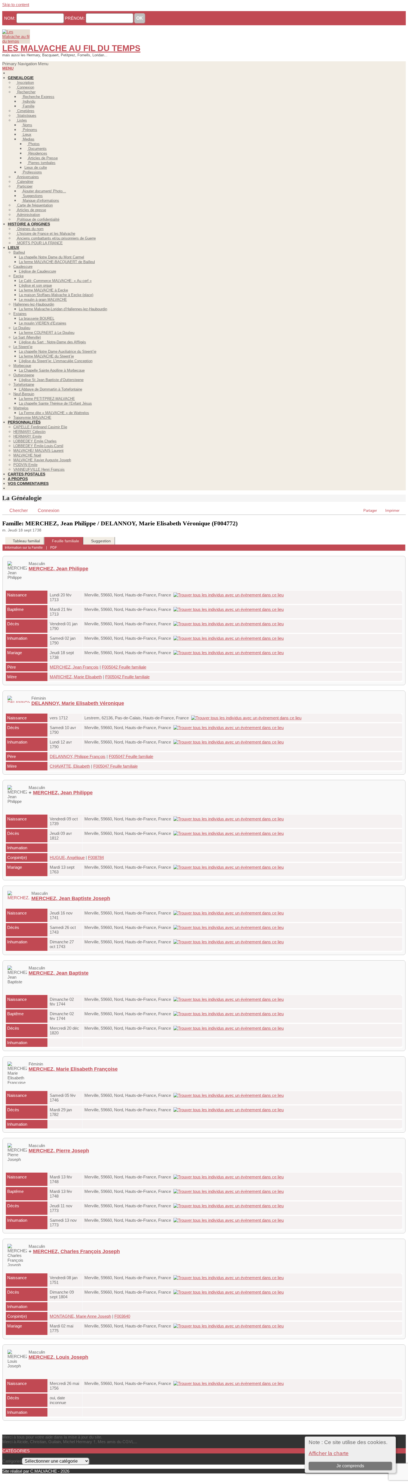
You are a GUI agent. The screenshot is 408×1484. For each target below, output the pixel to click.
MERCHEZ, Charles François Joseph (76, 1251)
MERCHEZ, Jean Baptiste (59, 973)
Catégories (12, 1461)
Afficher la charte (329, 1453)
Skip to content (15, 4)
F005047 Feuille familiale (131, 756)
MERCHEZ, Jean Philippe (58, 568)
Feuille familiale (65, 541)
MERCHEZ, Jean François (74, 667)
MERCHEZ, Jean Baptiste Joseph (70, 898)
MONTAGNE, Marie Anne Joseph (80, 1316)
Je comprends (350, 1465)
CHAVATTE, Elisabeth (70, 766)
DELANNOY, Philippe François (77, 756)
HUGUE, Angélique (67, 857)
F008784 (96, 857)
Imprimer (392, 510)
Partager (370, 510)
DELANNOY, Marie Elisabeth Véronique (77, 703)
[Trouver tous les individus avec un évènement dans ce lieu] (230, 595)
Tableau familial (26, 541)
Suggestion (101, 541)
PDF (53, 548)
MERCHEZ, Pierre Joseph (59, 1150)
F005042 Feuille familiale (124, 667)
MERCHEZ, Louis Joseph (58, 1357)
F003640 (122, 1316)
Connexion (48, 510)
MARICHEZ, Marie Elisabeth (76, 676)
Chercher (18, 510)
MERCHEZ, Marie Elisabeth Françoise (73, 1069)
